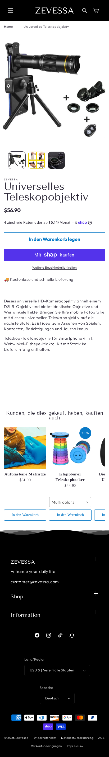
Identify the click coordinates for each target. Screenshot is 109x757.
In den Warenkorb (25, 515)
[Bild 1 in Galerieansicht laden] (16, 160)
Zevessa (22, 738)
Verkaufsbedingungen (46, 746)
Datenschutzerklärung (77, 738)
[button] (10, 10)
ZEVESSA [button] (23, 562)
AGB (101, 738)
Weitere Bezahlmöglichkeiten (54, 267)
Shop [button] (17, 596)
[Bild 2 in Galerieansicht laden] (36, 160)
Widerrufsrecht (45, 738)
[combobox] (70, 502)
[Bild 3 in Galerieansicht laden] (56, 160)
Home (8, 27)
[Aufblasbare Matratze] (25, 448)
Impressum (75, 746)
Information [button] (25, 615)
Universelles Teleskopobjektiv (46, 27)
